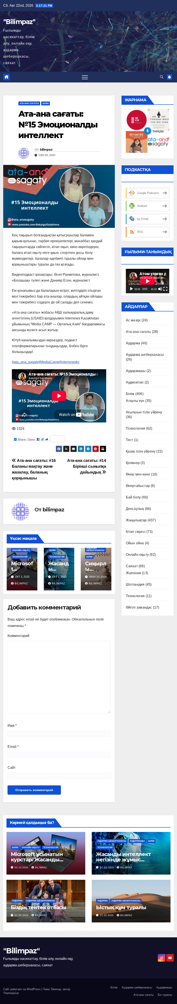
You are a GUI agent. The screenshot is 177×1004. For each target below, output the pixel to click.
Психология (135, 428)
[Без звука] (160, 289)
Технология (19, 557)
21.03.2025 (107, 915)
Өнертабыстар (138, 486)
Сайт (12, 767)
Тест (129, 440)
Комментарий (18, 636)
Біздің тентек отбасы (38, 907)
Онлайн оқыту (21, 550)
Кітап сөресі (135, 531)
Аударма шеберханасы (95, 549)
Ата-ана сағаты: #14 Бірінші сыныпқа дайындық (86, 466)
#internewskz (69, 362)
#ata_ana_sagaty (25, 362)
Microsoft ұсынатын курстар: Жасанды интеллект (37, 859)
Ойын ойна (135, 543)
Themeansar (11, 993)
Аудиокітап (135, 382)
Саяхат (132, 566)
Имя (12, 725)
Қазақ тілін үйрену (141, 451)
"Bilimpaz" (19, 22)
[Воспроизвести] (131, 289)
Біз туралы (165, 994)
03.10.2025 (22, 867)
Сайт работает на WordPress (22, 989)
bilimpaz (46, 149)
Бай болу (133, 497)
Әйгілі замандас (139, 607)
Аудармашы (136, 371)
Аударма (133, 343)
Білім (46, 103)
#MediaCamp (48, 362)
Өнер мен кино (138, 474)
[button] (161, 77)
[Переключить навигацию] (85, 77)
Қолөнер (133, 463)
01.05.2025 (22, 915)
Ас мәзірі (133, 320)
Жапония (133, 573)
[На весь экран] (165, 289)
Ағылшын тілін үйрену (144, 412)
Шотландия (135, 584)
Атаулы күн (135, 401)
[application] (147, 281)
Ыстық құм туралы (121, 907)
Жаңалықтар (136, 520)
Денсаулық (135, 509)
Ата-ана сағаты (29, 103)
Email (13, 746)
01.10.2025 (107, 867)
